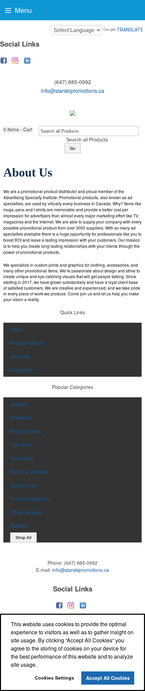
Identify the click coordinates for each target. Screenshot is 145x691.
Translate (130, 29)
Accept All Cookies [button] (108, 677)
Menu (22, 10)
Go (72, 148)
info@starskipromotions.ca (72, 91)
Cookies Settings (54, 678)
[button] (17, 129)
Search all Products (87, 139)
